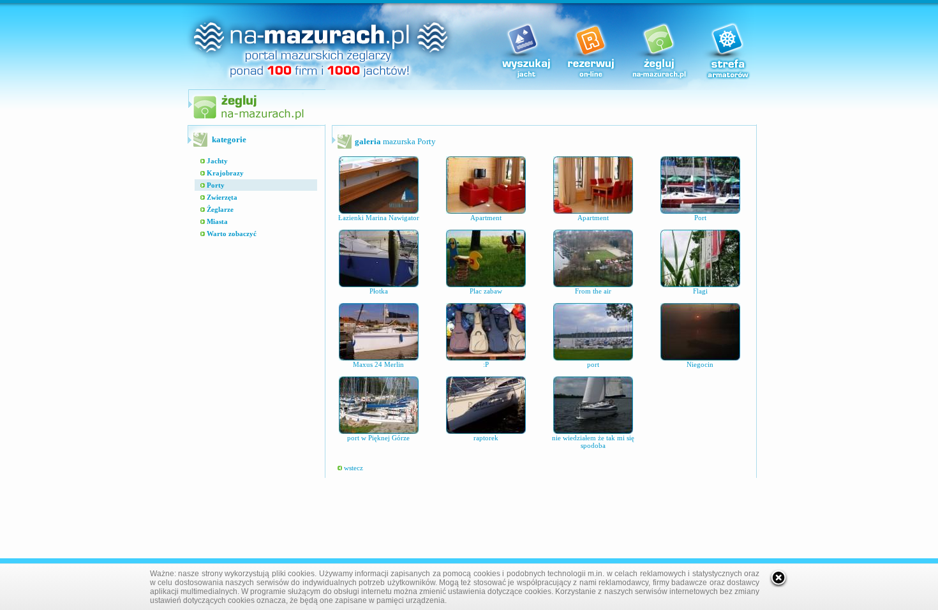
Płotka (378, 291)
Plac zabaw (486, 291)
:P (486, 364)
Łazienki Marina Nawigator (378, 217)
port (593, 364)
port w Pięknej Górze (378, 438)
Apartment (486, 217)
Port (700, 217)
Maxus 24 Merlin (378, 364)
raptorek (485, 438)
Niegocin (700, 364)
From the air (593, 291)
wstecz (352, 468)
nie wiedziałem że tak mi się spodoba (593, 441)
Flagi (700, 291)
